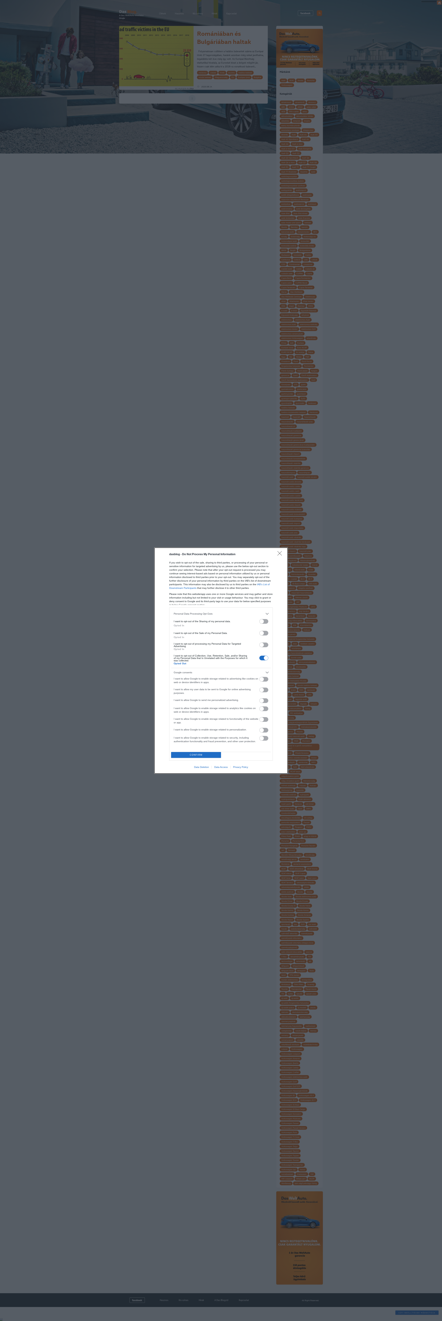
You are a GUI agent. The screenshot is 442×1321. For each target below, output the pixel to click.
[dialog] (221, 660)
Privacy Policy (240, 767)
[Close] (280, 554)
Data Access (221, 767)
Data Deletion (201, 767)
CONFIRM (196, 755)
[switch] (263, 621)
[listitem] (221, 614)
